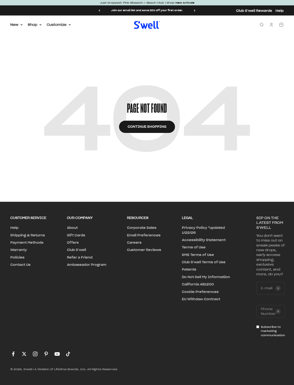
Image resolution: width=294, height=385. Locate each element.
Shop (32, 25)
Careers (134, 243)
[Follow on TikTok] (68, 354)
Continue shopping (147, 127)
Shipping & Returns (27, 235)
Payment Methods (26, 243)
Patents (189, 269)
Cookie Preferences (200, 292)
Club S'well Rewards (254, 11)
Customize (57, 25)
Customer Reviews (144, 250)
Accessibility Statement (204, 240)
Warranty (18, 250)
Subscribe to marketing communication (273, 331)
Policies (17, 257)
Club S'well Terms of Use (204, 262)
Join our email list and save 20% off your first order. (147, 10)
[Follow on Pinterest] (46, 354)
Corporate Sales (141, 228)
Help (279, 11)
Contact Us (20, 265)
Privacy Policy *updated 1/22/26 (203, 230)
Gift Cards (76, 235)
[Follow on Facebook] (13, 354)
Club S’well (76, 250)
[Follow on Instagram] (35, 354)
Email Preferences (144, 235)
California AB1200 (198, 284)
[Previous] (99, 10)
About (72, 228)
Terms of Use (194, 247)
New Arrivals (184, 2)
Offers (73, 243)
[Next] (194, 10)
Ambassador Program (86, 265)
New (14, 25)
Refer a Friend (80, 257)
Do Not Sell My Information (206, 277)
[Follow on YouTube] (57, 354)
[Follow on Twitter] (24, 354)
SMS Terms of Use (198, 255)
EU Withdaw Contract (201, 299)
